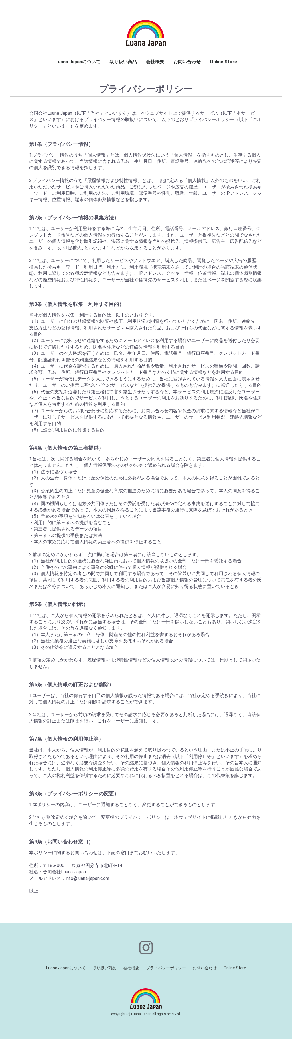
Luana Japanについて (77, 61)
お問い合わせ (187, 61)
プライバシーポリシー (166, 968)
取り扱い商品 (123, 61)
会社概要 (155, 61)
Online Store (223, 61)
